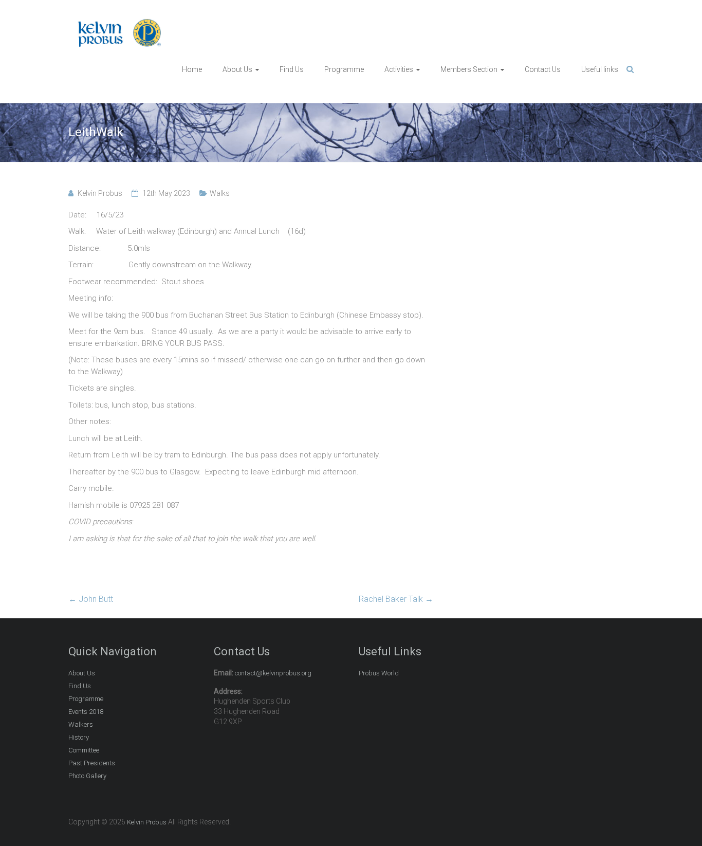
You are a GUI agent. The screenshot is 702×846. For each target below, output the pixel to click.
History (78, 737)
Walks (220, 193)
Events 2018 (85, 711)
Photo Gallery (87, 776)
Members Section (468, 69)
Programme (344, 69)
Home (192, 69)
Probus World (379, 673)
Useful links (599, 69)
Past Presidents (91, 763)
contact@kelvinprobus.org (273, 673)
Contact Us (543, 69)
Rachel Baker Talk (396, 599)
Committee (83, 750)
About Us (237, 69)
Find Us (292, 69)
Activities (398, 69)
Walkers (80, 724)
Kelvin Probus (100, 193)
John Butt (90, 599)
